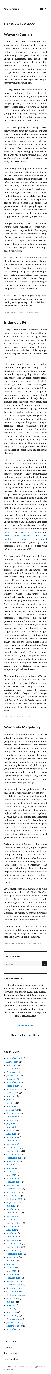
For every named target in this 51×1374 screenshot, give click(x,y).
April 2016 (11, 1065)
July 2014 (10, 1123)
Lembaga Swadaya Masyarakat (25, 539)
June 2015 (11, 1099)
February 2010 (13, 1278)
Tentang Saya (10, 1353)
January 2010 (12, 1281)
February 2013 (13, 1182)
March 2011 (11, 1233)
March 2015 (12, 1110)
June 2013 (11, 1168)
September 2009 (14, 1295)
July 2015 (10, 1096)
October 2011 (12, 1226)
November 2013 (14, 1151)
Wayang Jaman (18, 34)
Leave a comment (34, 943)
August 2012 (12, 1202)
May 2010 (11, 1267)
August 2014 (12, 1120)
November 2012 (14, 1192)
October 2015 (12, 1086)
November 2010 (14, 1247)
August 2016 (12, 1062)
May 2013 (11, 1171)
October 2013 (12, 1154)
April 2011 (11, 1230)
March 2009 (12, 1315)
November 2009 (14, 1288)
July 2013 (10, 1164)
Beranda (8, 1347)
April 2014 (11, 1134)
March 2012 (12, 1209)
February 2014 (13, 1140)
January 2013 (12, 1185)
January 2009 (13, 1322)
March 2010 (12, 1274)
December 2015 (13, 1079)
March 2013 (12, 1178)
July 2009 (11, 1302)
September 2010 (14, 1254)
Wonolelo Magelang (22, 727)
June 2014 (11, 1127)
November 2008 (14, 1329)
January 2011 (12, 1240)
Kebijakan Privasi (12, 1359)
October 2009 (13, 1291)
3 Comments (34, 312)
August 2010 (12, 1257)
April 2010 (11, 1271)
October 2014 (12, 1113)
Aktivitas (21, 943)
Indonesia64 (15, 322)
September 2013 (14, 1158)
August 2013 (12, 1161)
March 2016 (12, 1068)
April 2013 (11, 1175)
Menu (43, 9)
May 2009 (11, 1308)
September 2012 (14, 1199)
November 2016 (14, 1058)
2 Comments (34, 717)
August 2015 (12, 1092)
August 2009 (12, 1298)
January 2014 (12, 1144)
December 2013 (13, 1147)
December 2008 (14, 1326)
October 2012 (12, 1195)
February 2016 (13, 1072)
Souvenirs (11, 9)
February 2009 (13, 1319)
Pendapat (23, 312)
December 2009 (14, 1284)
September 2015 (14, 1089)
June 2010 (11, 1264)
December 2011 (13, 1219)
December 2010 (13, 1243)
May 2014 (11, 1130)
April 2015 (11, 1106)
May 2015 (11, 1103)
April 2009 (11, 1312)
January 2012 (12, 1216)
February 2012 (13, 1212)
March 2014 (12, 1137)
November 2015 (14, 1082)
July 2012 (10, 1206)
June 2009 (11, 1305)
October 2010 (12, 1250)
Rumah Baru (10, 1341)
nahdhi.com (25, 1025)
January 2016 (12, 1075)
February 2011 (13, 1236)
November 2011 (13, 1223)
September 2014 (14, 1116)
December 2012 (13, 1188)
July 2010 (10, 1260)
